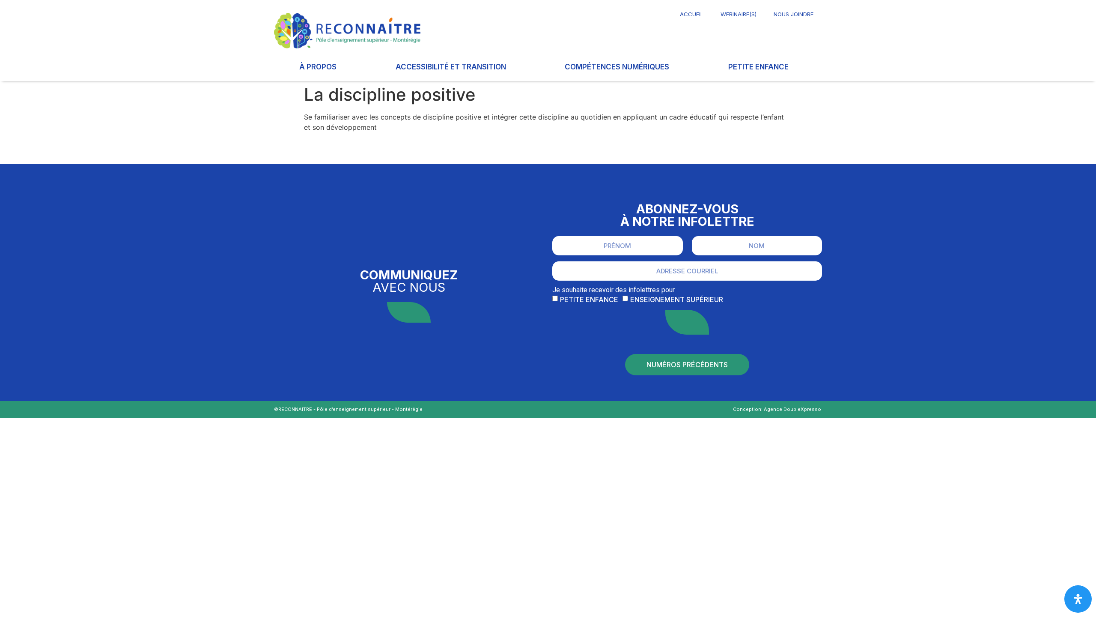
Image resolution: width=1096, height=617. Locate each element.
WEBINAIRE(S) (738, 14)
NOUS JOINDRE (793, 14)
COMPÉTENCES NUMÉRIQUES (617, 67)
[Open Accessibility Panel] (1078, 599)
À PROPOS (318, 67)
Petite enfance (589, 299)
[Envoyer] (687, 322)
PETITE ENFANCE (758, 67)
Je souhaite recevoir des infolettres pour (613, 290)
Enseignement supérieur (676, 299)
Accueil (691, 14)
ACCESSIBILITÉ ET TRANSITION (451, 67)
